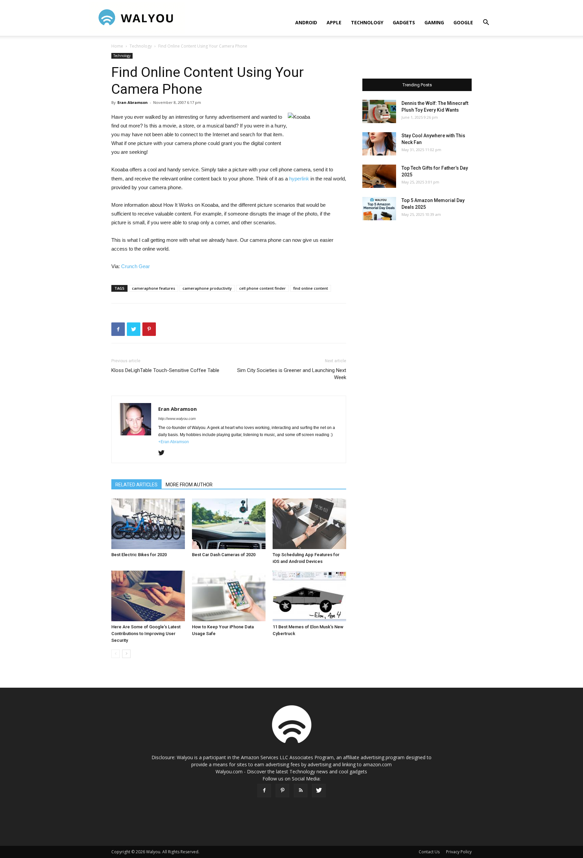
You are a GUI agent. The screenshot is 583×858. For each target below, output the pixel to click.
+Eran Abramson (173, 441)
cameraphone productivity (207, 288)
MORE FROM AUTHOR (189, 484)
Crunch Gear (135, 266)
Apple (334, 22)
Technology (367, 22)
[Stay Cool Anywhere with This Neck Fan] (379, 143)
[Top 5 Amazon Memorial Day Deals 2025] (379, 208)
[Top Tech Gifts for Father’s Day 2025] (379, 176)
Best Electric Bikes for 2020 (139, 554)
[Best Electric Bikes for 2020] (148, 523)
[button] (486, 23)
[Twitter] (163, 453)
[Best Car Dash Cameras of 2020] (229, 523)
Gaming (434, 22)
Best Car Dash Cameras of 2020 (223, 554)
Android (306, 22)
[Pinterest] (282, 790)
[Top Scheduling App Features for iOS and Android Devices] (309, 523)
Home (117, 46)
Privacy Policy (459, 852)
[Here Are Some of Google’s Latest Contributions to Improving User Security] (148, 596)
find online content (310, 288)
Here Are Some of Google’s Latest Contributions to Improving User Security (146, 633)
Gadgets (404, 22)
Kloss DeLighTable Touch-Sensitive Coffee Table (165, 370)
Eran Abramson (132, 102)
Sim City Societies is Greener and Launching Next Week (291, 373)
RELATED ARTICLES (136, 484)
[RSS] (300, 790)
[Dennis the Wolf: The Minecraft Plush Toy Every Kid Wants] (379, 111)
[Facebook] (264, 790)
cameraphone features (153, 288)
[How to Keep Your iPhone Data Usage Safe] (229, 596)
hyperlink (299, 178)
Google (463, 22)
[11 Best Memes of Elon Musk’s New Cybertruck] (309, 596)
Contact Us (429, 852)
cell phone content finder (262, 288)
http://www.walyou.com (177, 419)
